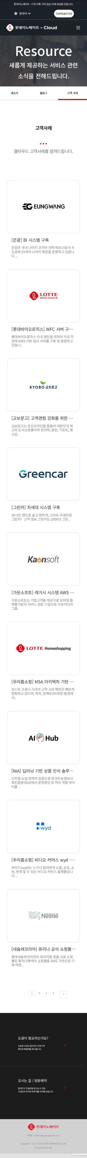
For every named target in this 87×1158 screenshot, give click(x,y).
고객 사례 (72, 93)
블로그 (43, 93)
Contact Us (64, 13)
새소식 (14, 93)
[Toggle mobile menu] (78, 27)
